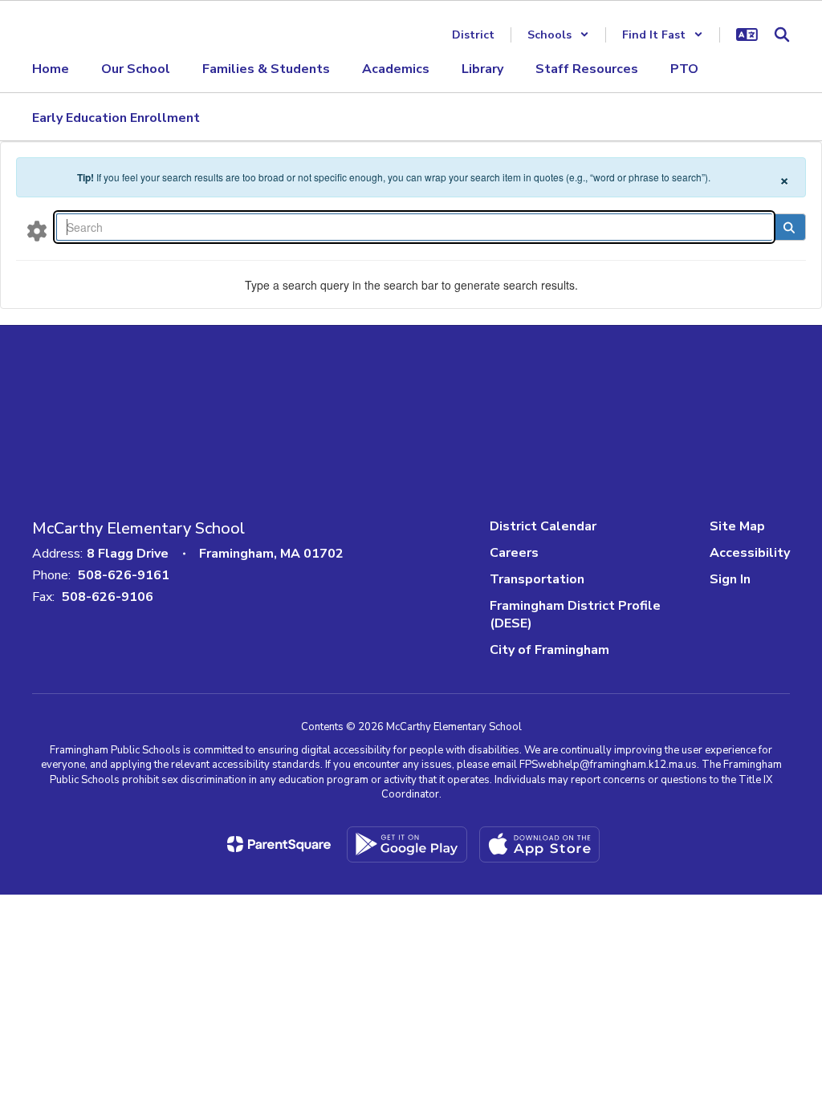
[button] (558, 35)
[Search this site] (782, 34)
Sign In (730, 579)
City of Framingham (549, 650)
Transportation (537, 579)
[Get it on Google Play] (407, 844)
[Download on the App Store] (539, 844)
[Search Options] (37, 230)
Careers (514, 553)
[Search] (788, 227)
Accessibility (750, 553)
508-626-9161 (123, 575)
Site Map (737, 526)
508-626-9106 (107, 597)
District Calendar (543, 526)
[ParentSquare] (279, 844)
